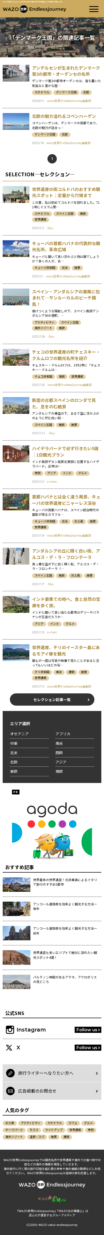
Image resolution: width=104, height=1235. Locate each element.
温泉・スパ (37, 1136)
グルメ (82, 473)
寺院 (38, 473)
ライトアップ (54, 1130)
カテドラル (42, 92)
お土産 (78, 521)
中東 (14, 743)
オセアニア (19, 733)
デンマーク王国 (66, 92)
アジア (51, 473)
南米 (59, 672)
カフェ (73, 1123)
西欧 (59, 752)
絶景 (77, 268)
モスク (34, 1130)
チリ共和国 (42, 672)
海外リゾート (43, 328)
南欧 (83, 213)
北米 (65, 268)
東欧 (62, 376)
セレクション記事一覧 (52, 699)
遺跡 (71, 672)
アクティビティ (44, 322)
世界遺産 (40, 219)
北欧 (86, 92)
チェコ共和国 (43, 376)
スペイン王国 (64, 213)
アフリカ (62, 733)
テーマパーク (14, 1130)
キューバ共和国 (45, 268)
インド (67, 473)
